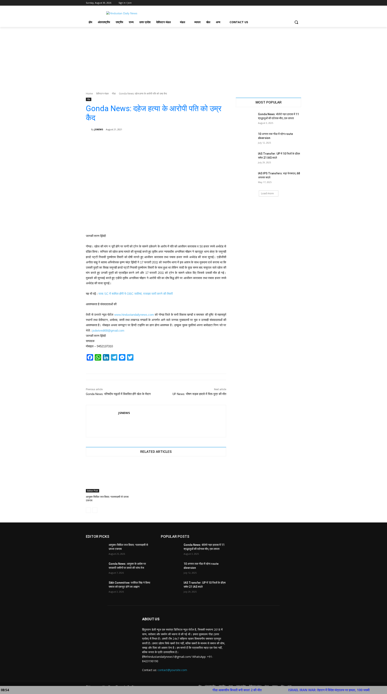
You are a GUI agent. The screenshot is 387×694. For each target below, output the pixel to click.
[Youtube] (298, 3)
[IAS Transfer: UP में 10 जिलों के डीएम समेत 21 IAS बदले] (245, 158)
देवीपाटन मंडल (102, 93)
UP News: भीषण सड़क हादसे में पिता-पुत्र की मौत (199, 394)
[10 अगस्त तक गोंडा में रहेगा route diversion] (245, 139)
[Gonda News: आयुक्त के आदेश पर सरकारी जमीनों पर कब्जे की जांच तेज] (95, 569)
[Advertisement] (193, 57)
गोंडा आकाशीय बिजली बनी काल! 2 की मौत (217, 690)
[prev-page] (88, 510)
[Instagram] (282, 3)
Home (89, 93)
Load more (267, 193)
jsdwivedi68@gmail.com (108, 330)
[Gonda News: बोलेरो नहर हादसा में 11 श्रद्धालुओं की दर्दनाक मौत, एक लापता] (245, 119)
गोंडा (114, 93)
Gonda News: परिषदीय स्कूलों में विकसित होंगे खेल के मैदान (118, 394)
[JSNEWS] (88, 129)
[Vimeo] (293, 3)
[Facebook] (276, 3)
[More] (220, 140)
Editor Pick (92, 490)
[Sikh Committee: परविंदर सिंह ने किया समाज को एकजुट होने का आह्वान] (95, 588)
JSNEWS (98, 129)
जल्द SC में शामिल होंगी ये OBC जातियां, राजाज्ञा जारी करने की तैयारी (135, 293)
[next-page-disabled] (94, 510)
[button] (296, 22)
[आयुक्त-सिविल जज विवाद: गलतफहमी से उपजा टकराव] (108, 477)
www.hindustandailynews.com (134, 314)
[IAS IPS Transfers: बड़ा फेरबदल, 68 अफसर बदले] (245, 178)
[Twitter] (287, 3)
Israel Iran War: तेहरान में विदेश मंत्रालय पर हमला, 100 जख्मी (309, 690)
